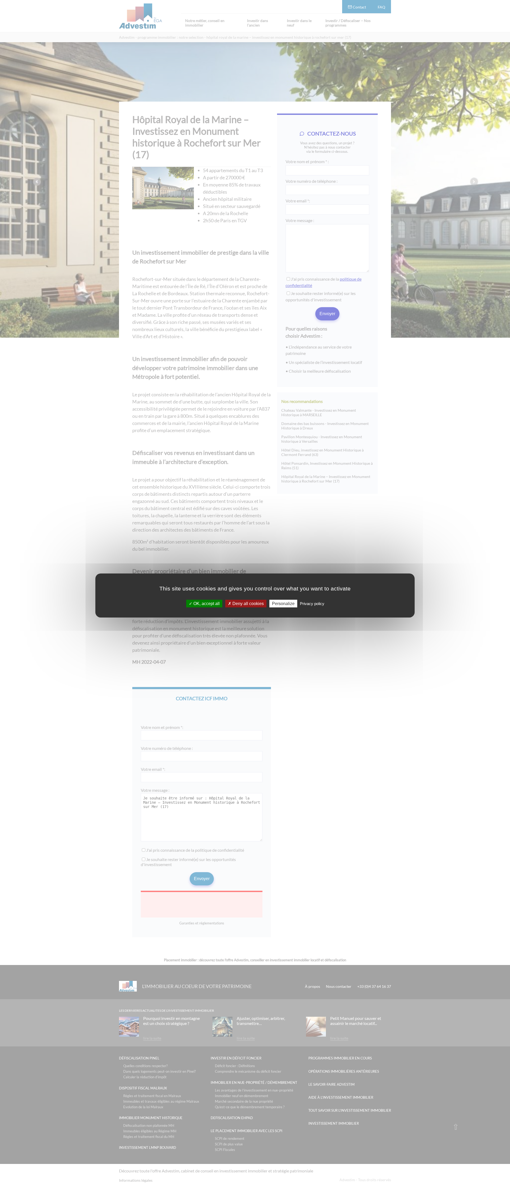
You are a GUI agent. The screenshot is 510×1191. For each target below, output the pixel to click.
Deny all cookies (247, 603)
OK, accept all (206, 603)
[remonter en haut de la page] (455, 1127)
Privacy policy (312, 603)
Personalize (283, 603)
